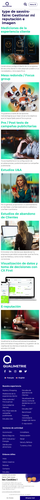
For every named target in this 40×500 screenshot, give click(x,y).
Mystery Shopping (10, 390)
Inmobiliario (24, 432)
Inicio (5, 459)
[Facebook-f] (5, 371)
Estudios (6, 472)
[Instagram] (15, 371)
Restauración (25, 436)
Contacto (6, 469)
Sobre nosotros (8, 462)
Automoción (7, 432)
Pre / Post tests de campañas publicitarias (19, 124)
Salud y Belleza (26, 442)
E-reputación (11, 306)
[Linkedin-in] (10, 371)
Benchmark (26, 412)
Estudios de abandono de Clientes (18, 215)
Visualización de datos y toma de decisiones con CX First (19, 267)
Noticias (5, 465)
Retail (22, 439)
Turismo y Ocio (26, 446)
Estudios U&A (11, 170)
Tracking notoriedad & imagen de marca (28, 418)
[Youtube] (20, 371)
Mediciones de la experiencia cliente (15, 29)
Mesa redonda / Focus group (17, 77)
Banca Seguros (8, 436)
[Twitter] (25, 371)
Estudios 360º (27, 409)
